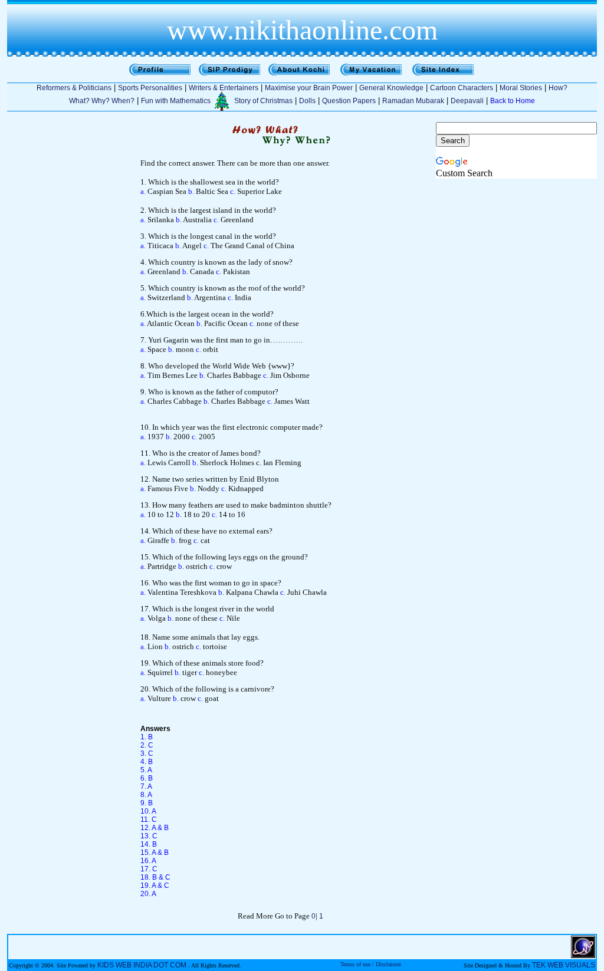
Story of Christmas (263, 101)
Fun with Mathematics (176, 101)
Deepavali (467, 101)
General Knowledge (391, 88)
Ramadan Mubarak (413, 101)
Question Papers (349, 101)
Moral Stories (521, 88)
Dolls (307, 101)
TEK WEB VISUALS (563, 965)
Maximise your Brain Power (309, 88)
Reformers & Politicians (74, 88)
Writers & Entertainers (223, 88)
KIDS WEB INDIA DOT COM (141, 965)
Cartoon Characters (461, 88)
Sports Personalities (150, 88)
